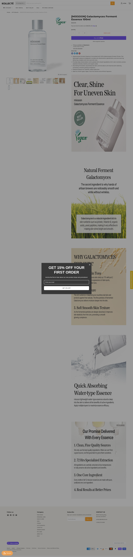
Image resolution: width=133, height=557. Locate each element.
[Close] (90, 265)
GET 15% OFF (66, 288)
